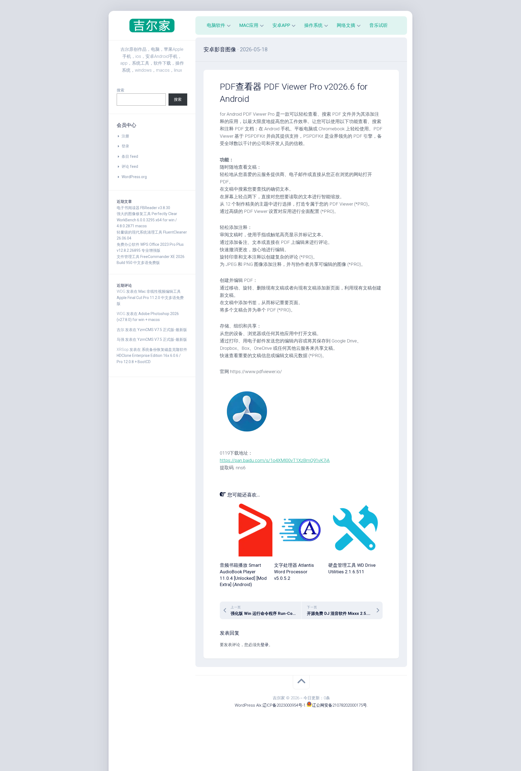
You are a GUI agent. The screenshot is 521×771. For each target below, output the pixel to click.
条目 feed (130, 156)
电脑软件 (216, 25)
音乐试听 (378, 25)
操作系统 (313, 25)
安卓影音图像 (220, 49)
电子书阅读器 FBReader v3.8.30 (143, 208)
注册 (125, 136)
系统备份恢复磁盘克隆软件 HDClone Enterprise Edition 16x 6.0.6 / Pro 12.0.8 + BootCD (152, 355)
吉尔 (120, 330)
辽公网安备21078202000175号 (339, 705)
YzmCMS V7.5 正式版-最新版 (162, 330)
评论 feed (130, 166)
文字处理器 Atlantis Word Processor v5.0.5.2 (294, 571)
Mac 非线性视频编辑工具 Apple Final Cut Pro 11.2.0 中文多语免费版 (150, 297)
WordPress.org (134, 177)
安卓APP (281, 25)
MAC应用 (248, 25)
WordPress (245, 705)
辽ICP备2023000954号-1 (284, 705)
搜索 (120, 90)
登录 (125, 146)
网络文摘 (346, 25)
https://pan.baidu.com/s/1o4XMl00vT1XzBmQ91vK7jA (275, 460)
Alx (258, 705)
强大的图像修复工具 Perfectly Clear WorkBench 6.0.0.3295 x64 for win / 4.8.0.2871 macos (147, 220)
